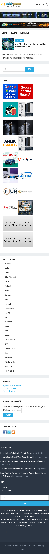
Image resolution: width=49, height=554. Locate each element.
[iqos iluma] (25, 116)
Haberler (19, 40)
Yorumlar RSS (5, 491)
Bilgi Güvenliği (10, 277)
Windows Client (11, 357)
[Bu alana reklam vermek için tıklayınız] (10, 230)
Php (6, 331)
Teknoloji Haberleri (8, 510)
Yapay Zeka (9, 371)
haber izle (34, 519)
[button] (40, 4)
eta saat (3, 523)
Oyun (7, 326)
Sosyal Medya (10, 349)
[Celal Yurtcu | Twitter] (9, 433)
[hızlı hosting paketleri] (24, 17)
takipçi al (36, 513)
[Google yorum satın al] (25, 98)
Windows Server (11, 362)
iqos (17, 510)
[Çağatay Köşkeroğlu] (25, 198)
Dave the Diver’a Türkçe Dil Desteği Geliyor (16, 453)
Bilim (7, 282)
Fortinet (8, 286)
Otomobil (8, 322)
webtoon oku (11, 523)
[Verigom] (25, 166)
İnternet (8, 304)
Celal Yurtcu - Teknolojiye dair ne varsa (23, 546)
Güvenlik (8, 295)
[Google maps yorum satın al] (10, 98)
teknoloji (19, 513)
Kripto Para (9, 308)
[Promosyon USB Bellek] (10, 182)
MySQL (8, 313)
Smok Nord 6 (40, 523)
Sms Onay (31, 523)
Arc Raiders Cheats (23, 519)
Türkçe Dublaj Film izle (8, 519)
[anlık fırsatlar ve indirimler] (10, 150)
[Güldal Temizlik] (25, 182)
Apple (7, 273)
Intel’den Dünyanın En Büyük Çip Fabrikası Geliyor (30, 45)
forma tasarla (27, 513)
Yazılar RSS (4, 487)
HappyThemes (24, 549)
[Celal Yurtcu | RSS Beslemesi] (13, 433)
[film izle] (10, 116)
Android (8, 268)
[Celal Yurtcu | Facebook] (5, 433)
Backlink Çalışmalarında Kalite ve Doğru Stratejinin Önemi (21, 461)
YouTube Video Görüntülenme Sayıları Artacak (17, 469)
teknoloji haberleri (26, 526)
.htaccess (8, 264)
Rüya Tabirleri (43, 519)
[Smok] (25, 134)
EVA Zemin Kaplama (28, 516)
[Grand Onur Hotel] (10, 198)
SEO (6, 344)
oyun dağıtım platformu (12, 386)
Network (8, 317)
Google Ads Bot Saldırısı (28, 510)
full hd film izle (9, 391)
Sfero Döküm (22, 523)
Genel (7, 290)
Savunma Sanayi (11, 340)
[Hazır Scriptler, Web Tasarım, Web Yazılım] (24, 27)
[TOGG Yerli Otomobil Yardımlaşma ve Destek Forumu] (10, 166)
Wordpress (9, 366)
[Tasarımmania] (10, 214)
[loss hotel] (25, 214)
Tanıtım (7, 353)
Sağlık (7, 335)
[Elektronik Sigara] (10, 134)
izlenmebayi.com (10, 388)
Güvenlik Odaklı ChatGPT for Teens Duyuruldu (17, 457)
